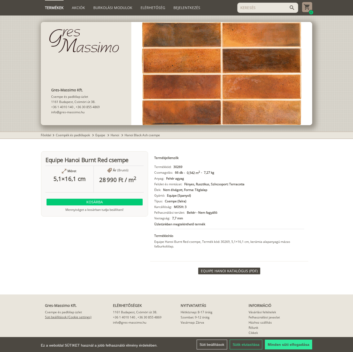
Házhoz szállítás (260, 322)
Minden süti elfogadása (288, 344)
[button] (95, 202)
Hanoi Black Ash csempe (142, 135)
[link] (229, 271)
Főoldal (46, 135)
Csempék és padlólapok (73, 135)
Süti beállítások (211, 344)
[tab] (54, 7)
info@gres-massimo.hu (68, 112)
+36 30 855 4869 (88, 107)
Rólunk (253, 327)
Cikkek (253, 333)
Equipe (100, 135)
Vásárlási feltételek (262, 312)
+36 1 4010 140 (62, 107)
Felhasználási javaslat (264, 317)
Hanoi (115, 135)
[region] (176, 344)
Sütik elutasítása (246, 344)
